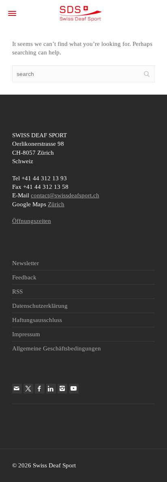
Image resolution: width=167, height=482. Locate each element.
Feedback (24, 277)
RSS (17, 291)
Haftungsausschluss (37, 320)
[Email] (17, 388)
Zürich (56, 204)
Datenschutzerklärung (40, 306)
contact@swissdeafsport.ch (65, 195)
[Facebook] (40, 388)
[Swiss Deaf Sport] (80, 13)
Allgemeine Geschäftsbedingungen (56, 348)
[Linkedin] (51, 388)
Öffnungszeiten (31, 221)
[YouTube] (74, 388)
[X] (28, 388)
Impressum (26, 334)
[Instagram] (62, 388)
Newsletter (25, 263)
